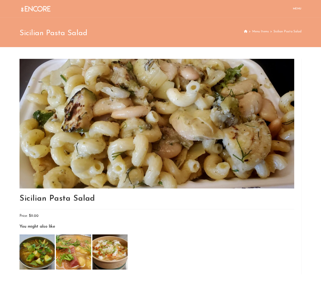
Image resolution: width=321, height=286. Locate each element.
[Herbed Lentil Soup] (74, 252)
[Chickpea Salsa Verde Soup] (38, 252)
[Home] (245, 31)
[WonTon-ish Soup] (110, 252)
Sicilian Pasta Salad (287, 31)
